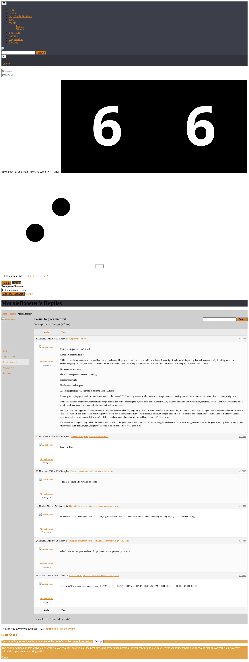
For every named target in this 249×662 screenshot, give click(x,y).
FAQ (12, 19)
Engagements (9, 367)
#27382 (242, 471)
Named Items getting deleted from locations (89, 436)
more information (82, 641)
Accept (98, 641)
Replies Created (10, 362)
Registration (16, 39)
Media (12, 22)
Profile (6, 351)
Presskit (13, 42)
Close (4, 657)
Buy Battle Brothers (20, 16)
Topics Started (9, 356)
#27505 (242, 338)
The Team (14, 32)
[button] (2, 49)
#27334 (242, 506)
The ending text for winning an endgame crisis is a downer (94, 506)
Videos (20, 29)
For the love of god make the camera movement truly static (94, 575)
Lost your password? (36, 276)
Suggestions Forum (77, 338)
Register (16, 282)
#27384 (242, 436)
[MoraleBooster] (15, 319)
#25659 (242, 575)
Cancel (29, 293)
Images (20, 26)
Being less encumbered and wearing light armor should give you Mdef (99, 541)
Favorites (7, 373)
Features (13, 13)
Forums (13, 35)
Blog (11, 9)
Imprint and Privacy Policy (60, 628)
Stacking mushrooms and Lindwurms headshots (92, 471)
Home (4, 314)
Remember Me (14, 276)
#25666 (242, 541)
